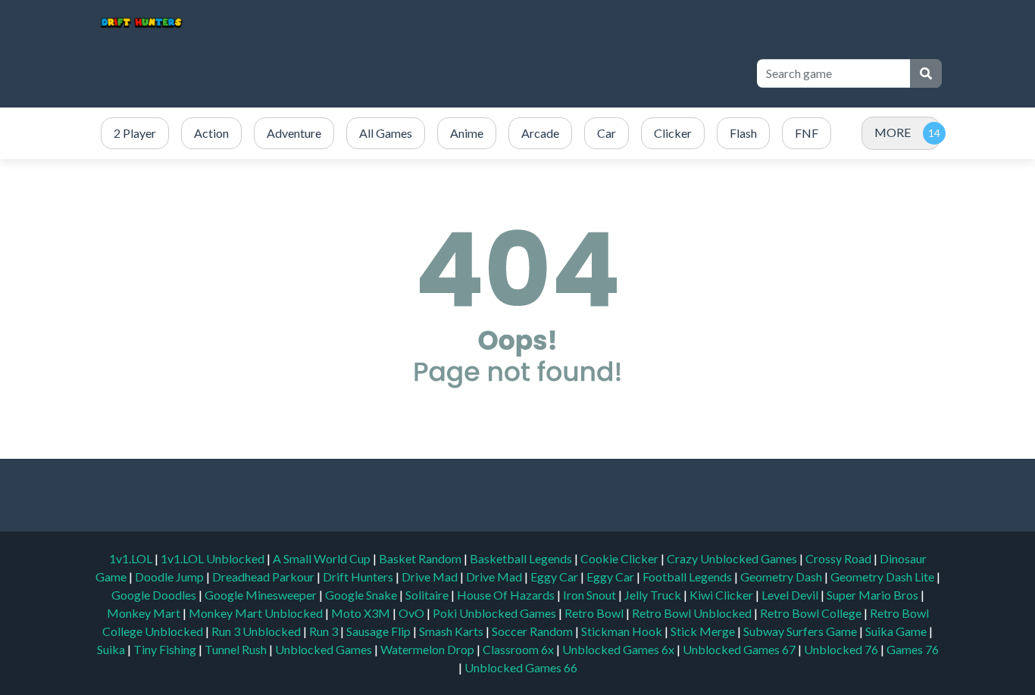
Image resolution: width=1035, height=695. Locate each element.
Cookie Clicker (620, 558)
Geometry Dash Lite (883, 576)
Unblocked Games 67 (739, 649)
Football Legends (688, 576)
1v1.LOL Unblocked (214, 558)
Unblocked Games (324, 649)
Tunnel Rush (237, 649)
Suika (112, 649)
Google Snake (362, 594)
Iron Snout (590, 594)
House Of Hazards (507, 594)
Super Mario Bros (874, 594)
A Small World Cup (323, 558)
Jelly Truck (653, 594)
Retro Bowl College (812, 613)
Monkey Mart (145, 613)
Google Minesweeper (262, 594)
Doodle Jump (170, 576)
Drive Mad (431, 576)
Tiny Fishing (166, 649)
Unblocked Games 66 (520, 667)
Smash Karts (452, 631)
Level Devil (791, 594)
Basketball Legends (522, 558)
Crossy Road (839, 558)
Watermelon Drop (428, 649)
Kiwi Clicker (722, 594)
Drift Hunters (359, 576)
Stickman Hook (622, 631)
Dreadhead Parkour (264, 576)
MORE (892, 132)
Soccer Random (533, 631)
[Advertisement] (466, 73)
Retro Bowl (595, 613)
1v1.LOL (132, 558)
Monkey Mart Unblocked (257, 613)
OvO (413, 613)
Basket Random (421, 558)
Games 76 (912, 649)
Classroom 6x (518, 649)
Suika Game (897, 631)
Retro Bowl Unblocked (693, 613)
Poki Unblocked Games (495, 613)
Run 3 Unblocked (257, 631)
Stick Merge (704, 631)
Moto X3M (361, 613)
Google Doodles (155, 594)
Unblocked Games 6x (618, 649)
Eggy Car (555, 576)
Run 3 (324, 631)
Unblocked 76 (841, 649)
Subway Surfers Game (801, 631)
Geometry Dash (782, 576)
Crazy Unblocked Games (733, 558)
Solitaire (428, 594)
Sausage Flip (379, 631)
